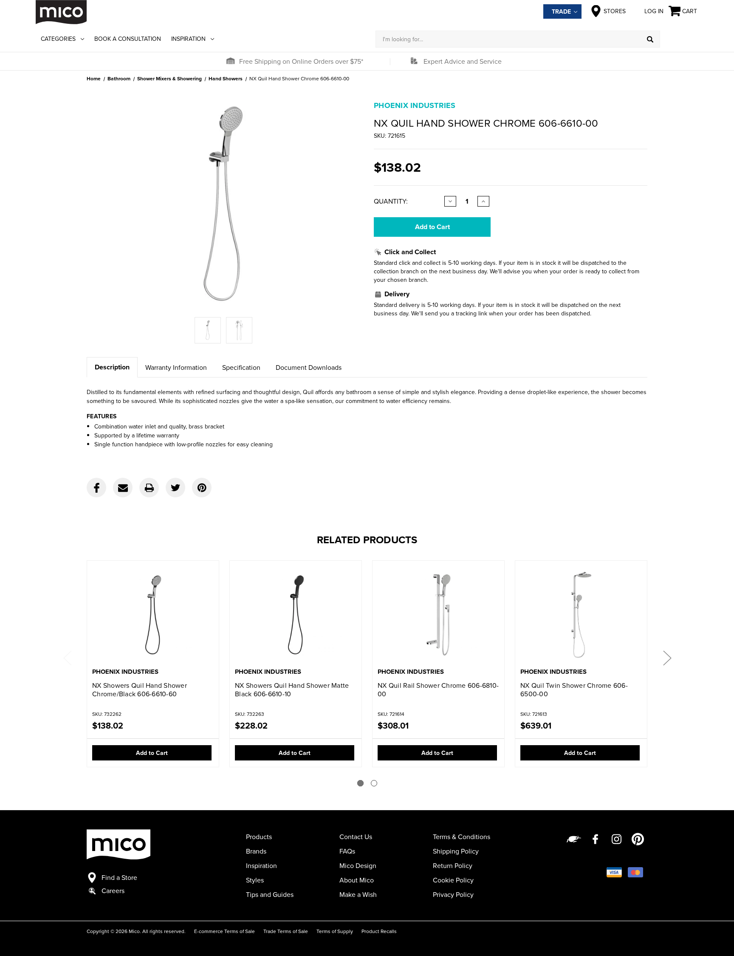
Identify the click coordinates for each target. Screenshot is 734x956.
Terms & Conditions (461, 836)
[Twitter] (175, 487)
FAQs (347, 851)
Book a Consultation (127, 38)
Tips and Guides (270, 894)
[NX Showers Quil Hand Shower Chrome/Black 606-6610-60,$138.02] (152, 615)
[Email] (123, 487)
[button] (230, 61)
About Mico (356, 880)
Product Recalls (379, 931)
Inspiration (188, 38)
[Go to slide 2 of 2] (374, 783)
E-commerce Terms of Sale (224, 931)
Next (666, 657)
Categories (58, 38)
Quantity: (391, 201)
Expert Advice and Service (462, 61)
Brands (256, 851)
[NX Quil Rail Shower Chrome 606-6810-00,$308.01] (438, 615)
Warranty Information (176, 367)
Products (259, 836)
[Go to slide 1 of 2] (360, 783)
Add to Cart (152, 753)
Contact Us (355, 836)
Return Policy (452, 865)
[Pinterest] (202, 487)
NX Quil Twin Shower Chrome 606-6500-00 (574, 689)
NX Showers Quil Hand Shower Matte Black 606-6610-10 (292, 689)
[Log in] (679, 39)
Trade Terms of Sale (285, 931)
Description (112, 367)
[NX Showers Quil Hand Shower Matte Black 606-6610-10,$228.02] (295, 615)
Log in (653, 11)
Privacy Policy (453, 894)
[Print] (149, 487)
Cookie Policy (453, 880)
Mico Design (357, 865)
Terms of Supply (334, 931)
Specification (241, 367)
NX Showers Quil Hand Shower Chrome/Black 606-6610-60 (139, 689)
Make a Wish (358, 894)
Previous (67, 657)
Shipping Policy (456, 851)
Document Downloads (309, 367)
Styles (255, 880)
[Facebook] (96, 487)
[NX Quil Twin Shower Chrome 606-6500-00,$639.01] (581, 615)
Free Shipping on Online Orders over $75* (301, 61)
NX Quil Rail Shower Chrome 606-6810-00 (438, 689)
